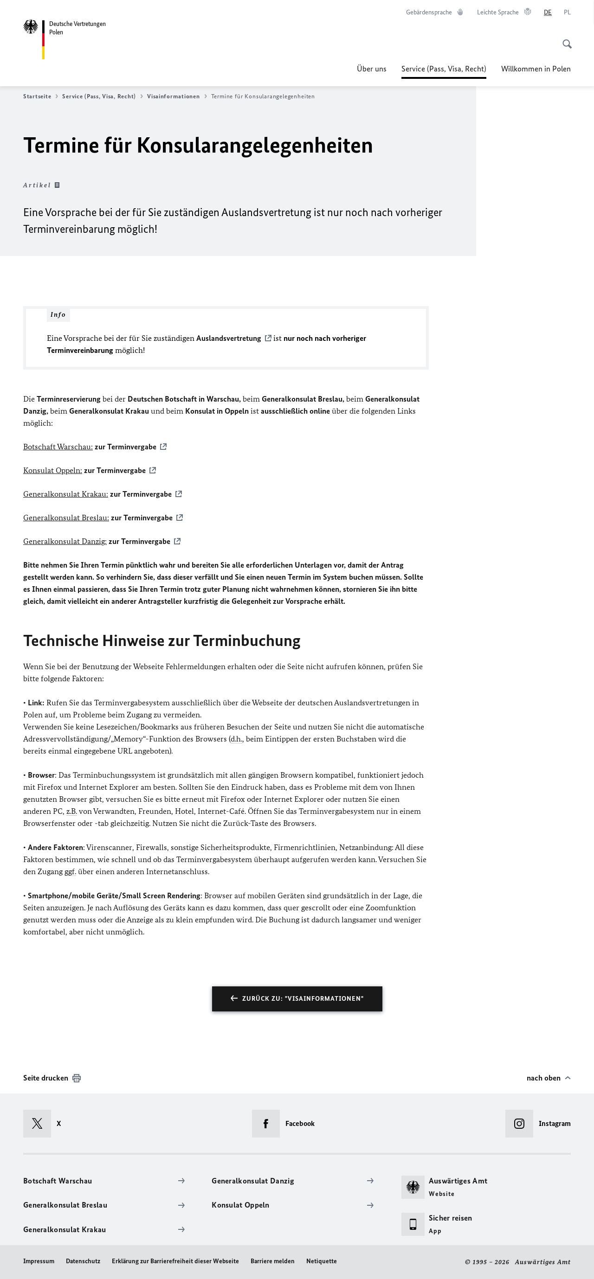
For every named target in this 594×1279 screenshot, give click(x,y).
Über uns (372, 68)
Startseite (37, 96)
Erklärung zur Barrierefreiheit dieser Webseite (175, 1261)
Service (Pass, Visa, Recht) (443, 71)
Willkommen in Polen (536, 68)
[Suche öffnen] (564, 38)
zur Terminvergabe (125, 446)
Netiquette (321, 1261)
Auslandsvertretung (228, 338)
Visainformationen (173, 96)
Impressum (38, 1261)
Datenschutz (83, 1261)
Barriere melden (273, 1261)
